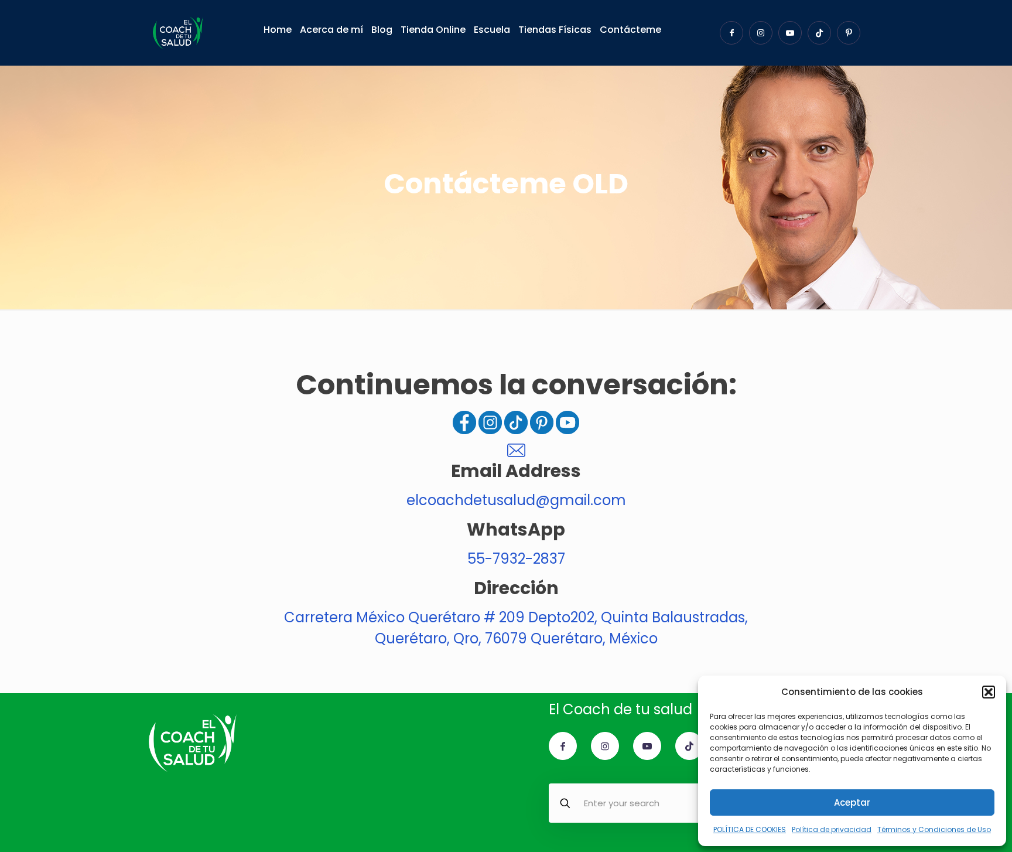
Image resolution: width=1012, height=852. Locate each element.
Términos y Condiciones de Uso (934, 829)
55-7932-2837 (516, 558)
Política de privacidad (831, 829)
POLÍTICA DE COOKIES (749, 829)
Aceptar (852, 802)
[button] (988, 692)
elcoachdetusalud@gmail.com (516, 500)
